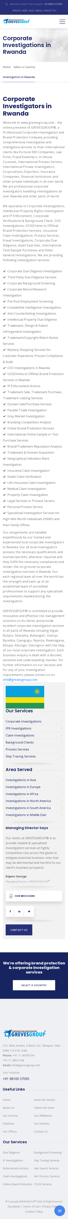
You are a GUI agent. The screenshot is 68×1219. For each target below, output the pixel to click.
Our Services (10, 1115)
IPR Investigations (18, 728)
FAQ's (31, 10)
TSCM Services (43, 1184)
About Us (8, 1107)
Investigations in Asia (21, 780)
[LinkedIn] (19, 911)
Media (39, 10)
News (25, 10)
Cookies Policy (34, 1211)
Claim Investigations (20, 735)
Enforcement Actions (16, 1168)
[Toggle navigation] (62, 21)
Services (16, 10)
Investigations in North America (28, 801)
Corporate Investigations (23, 721)
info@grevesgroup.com (20, 680)
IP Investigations (13, 1160)
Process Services (17, 749)
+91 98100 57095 (53, 4)
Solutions (8, 1123)
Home (7, 67)
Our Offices (10, 1131)
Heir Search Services (46, 1168)
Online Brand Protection (17, 1184)
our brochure (25, 896)
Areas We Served (44, 1100)
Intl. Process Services (47, 1176)
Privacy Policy (50, 1206)
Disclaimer (14, 1206)
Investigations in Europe (23, 787)
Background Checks (20, 742)
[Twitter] (29, 911)
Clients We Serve (44, 1107)
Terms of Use (31, 1206)
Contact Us (49, 10)
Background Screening (47, 1152)
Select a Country (24, 67)
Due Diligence (11, 1152)
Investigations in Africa (22, 794)
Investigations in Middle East (26, 815)
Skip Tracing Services (21, 756)
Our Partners (42, 1123)
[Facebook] (10, 911)
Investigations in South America (28, 808)
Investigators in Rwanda (19, 77)
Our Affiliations (43, 1115)
